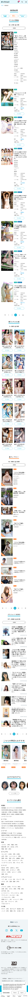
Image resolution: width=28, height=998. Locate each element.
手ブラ (5, 908)
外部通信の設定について (20, 980)
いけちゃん (16, 59)
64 (10, 734)
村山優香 (16, 53)
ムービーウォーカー (6, 816)
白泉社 (12, 814)
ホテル (5, 881)
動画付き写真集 (5, 835)
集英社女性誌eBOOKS (20, 825)
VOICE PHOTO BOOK (16, 835)
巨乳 (17, 854)
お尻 (4, 856)
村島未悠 (16, 57)
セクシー (17, 872)
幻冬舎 (20, 810)
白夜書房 (17, 814)
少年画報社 (15, 812)
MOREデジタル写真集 (18, 823)
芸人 (4, 901)
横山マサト (23, 302)
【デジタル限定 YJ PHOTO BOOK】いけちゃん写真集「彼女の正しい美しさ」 (20, 123)
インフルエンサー (8, 897)
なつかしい (15, 870)
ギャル (20, 862)
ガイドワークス (11, 808)
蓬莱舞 (15, 171)
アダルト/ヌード (5, 903)
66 (17, 734)
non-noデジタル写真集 (7, 825)
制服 (14, 844)
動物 (13, 911)
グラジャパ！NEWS (22, 16)
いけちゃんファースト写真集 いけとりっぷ (20, 93)
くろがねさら (17, 71)
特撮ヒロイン (6, 899)
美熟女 (5, 870)
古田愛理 (16, 46)
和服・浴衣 (6, 849)
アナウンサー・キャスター (10, 895)
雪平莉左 (16, 50)
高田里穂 (16, 55)
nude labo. (4, 839)
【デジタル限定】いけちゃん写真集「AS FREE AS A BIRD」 (20, 227)
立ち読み (19, 113)
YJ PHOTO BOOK (18, 821)
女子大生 (5, 891)
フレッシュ (6, 860)
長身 (12, 858)
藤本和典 (22, 107)
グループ (20, 879)
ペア (4, 879)
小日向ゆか (16, 52)
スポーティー (17, 860)
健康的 (20, 858)
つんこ (15, 169)
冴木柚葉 (16, 70)
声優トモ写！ (17, 837)
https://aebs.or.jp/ (4, 973)
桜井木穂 (16, 160)
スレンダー (6, 854)
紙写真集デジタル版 (6, 833)
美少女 (5, 867)
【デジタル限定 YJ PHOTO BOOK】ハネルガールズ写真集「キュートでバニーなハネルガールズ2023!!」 (20, 155)
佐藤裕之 (22, 139)
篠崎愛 (15, 44)
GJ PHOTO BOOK (6, 823)
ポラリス (23, 837)
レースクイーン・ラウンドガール (12, 893)
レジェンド (18, 899)
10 (11, 608)
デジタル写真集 (5, 16)
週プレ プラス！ (14, 16)
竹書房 (20, 812)
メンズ (5, 911)
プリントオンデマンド (7, 837)
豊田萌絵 (16, 61)
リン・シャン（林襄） (18, 68)
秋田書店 (3, 808)
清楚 (4, 874)
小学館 (9, 812)
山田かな (16, 62)
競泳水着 (5, 846)
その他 (20, 911)
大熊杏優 (16, 64)
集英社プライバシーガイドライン (15, 978)
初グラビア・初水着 (17, 908)
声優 (21, 888)
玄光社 (16, 810)
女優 (4, 888)
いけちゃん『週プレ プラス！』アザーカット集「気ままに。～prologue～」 (20, 257)
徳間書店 (3, 814)
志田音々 (16, 48)
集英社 (24, 810)
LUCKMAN (23, 182)
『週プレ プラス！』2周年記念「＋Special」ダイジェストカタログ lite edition (20, 38)
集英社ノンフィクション (7, 828)
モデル (13, 888)
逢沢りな (16, 42)
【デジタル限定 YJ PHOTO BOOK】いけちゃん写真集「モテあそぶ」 (20, 197)
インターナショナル (8, 862)
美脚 (4, 858)
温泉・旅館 (14, 881)
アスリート (13, 901)
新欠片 (8, 814)
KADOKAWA (19, 808)
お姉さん (14, 867)
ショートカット (15, 856)
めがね (15, 846)
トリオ (12, 879)
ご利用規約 (4, 978)
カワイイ (6, 872)
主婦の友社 (4, 812)
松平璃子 (16, 66)
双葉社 (22, 814)
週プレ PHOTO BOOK (7, 821)
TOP (2, 5)
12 (18, 608)
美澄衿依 (16, 164)
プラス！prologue (17, 833)
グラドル (6, 886)
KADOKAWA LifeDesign (7, 810)
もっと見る (14, 793)
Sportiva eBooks (19, 828)
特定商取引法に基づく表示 (7, 980)
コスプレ (6, 844)
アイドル (16, 886)
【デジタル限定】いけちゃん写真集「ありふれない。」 (20, 287)
